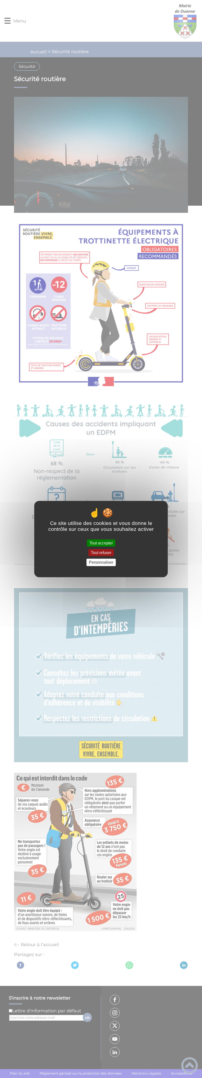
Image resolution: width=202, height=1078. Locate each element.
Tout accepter (101, 543)
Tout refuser (101, 553)
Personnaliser (101, 562)
